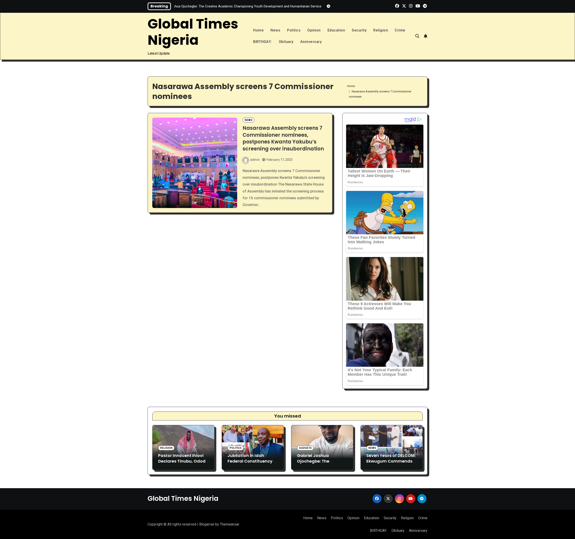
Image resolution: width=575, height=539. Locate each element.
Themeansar (229, 524)
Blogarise (206, 524)
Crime (400, 30)
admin (255, 159)
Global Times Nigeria (193, 31)
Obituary (286, 42)
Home (258, 30)
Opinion (314, 30)
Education (336, 30)
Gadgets (305, 448)
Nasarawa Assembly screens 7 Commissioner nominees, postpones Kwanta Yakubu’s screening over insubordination (283, 138)
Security (359, 30)
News (275, 30)
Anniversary (311, 42)
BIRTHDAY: (262, 42)
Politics (294, 30)
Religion (380, 30)
